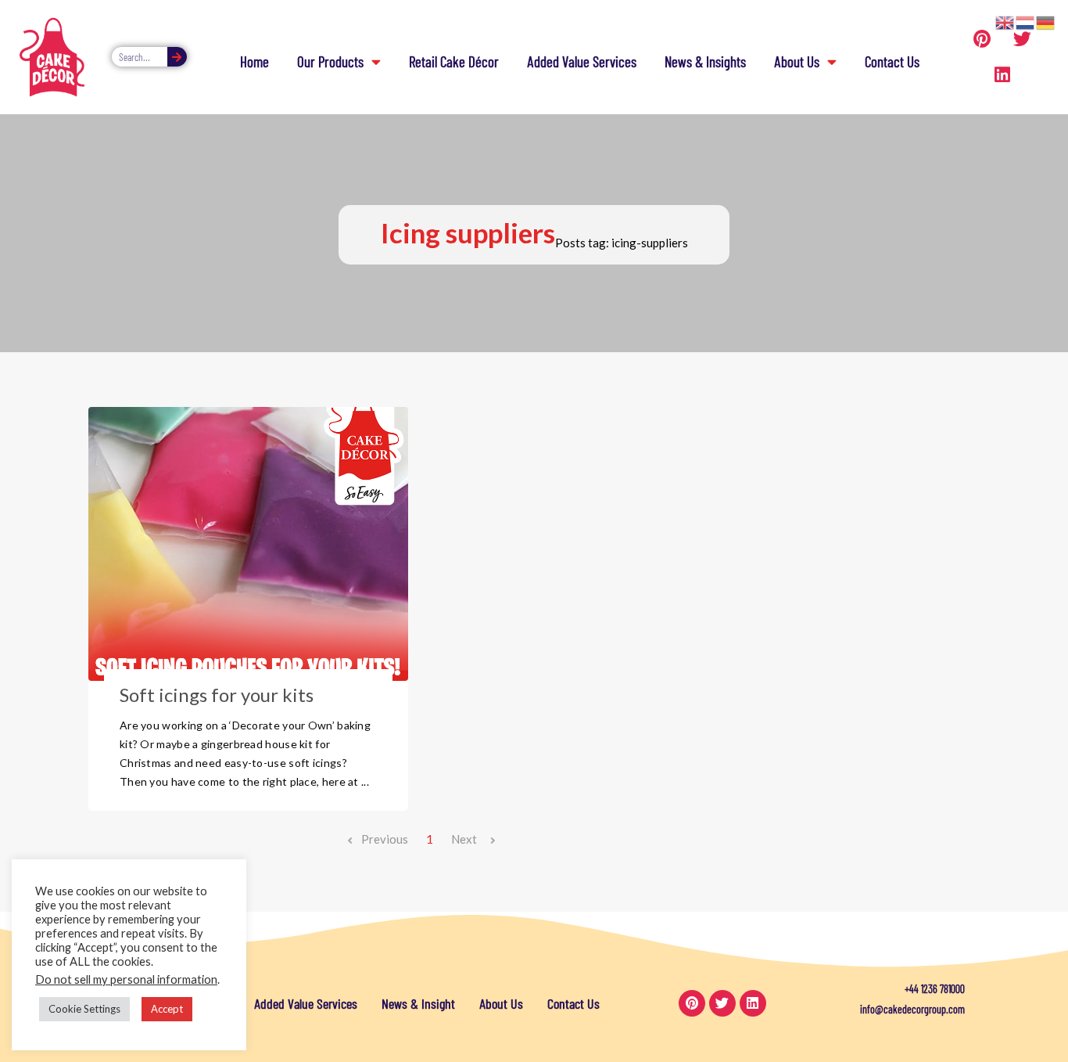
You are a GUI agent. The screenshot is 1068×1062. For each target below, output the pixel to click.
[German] (1046, 21)
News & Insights (705, 61)
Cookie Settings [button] (84, 1009)
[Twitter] (1022, 39)
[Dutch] (1026, 21)
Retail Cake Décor (454, 61)
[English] (1005, 21)
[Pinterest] (982, 39)
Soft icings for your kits (217, 694)
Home (254, 61)
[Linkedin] (1002, 75)
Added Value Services (581, 61)
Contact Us (892, 61)
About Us (796, 61)
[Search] (177, 57)
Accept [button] (167, 1009)
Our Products (330, 61)
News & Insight (418, 1003)
